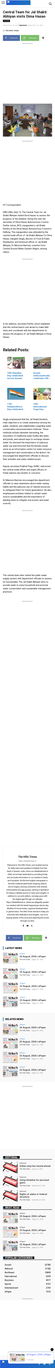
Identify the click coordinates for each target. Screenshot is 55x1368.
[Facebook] (23, 925)
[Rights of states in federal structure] (10, 1195)
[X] (32, 925)
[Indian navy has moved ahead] (10, 1167)
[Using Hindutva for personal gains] (10, 1181)
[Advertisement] (27, 72)
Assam (6, 21)
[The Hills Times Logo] (18, 2)
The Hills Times (12, 30)
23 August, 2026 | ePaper (33, 986)
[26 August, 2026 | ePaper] (10, 958)
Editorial (11, 1157)
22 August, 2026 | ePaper (33, 1000)
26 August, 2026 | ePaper (33, 956)
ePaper (22, 953)
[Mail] (27, 925)
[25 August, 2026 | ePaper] (10, 973)
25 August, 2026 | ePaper (33, 972)
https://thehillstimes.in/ (27, 861)
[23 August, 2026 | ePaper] (10, 987)
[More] (43, 38)
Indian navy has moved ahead (35, 1166)
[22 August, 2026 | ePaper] (10, 1001)
